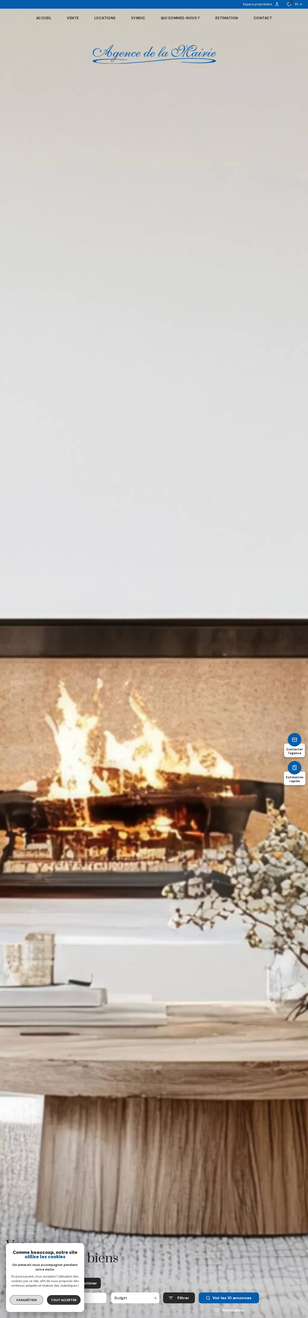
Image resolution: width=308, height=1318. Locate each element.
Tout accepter (64, 1300)
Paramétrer (26, 1300)
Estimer (89, 1283)
